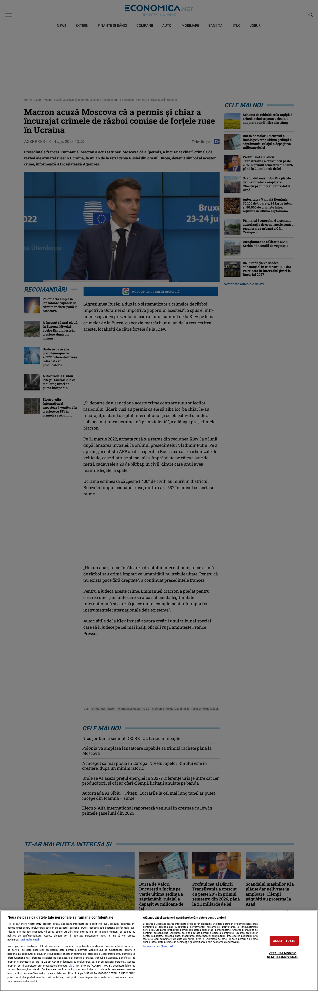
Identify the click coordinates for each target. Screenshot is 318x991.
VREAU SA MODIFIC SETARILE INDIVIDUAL (282, 955)
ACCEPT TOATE (284, 941)
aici (71, 965)
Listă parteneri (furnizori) (158, 946)
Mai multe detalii (30, 939)
